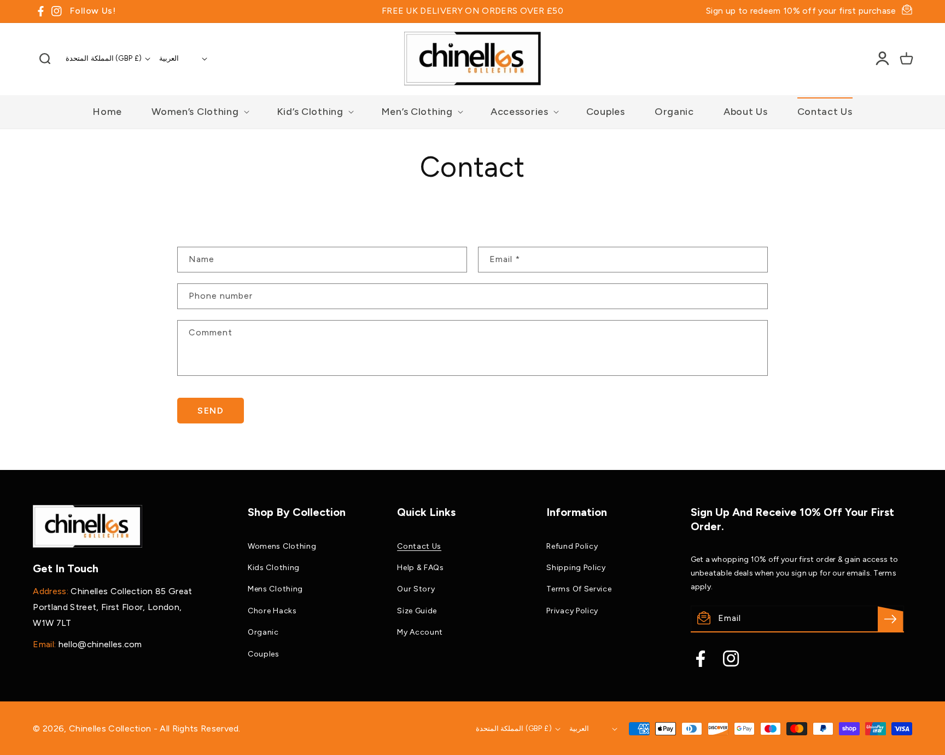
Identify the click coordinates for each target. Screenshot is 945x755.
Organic (263, 632)
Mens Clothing (275, 589)
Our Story (416, 589)
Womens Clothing (282, 546)
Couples (263, 654)
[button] (45, 59)
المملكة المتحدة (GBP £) (104, 58)
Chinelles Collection (111, 728)
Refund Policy (572, 546)
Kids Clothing (274, 567)
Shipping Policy (576, 567)
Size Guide (417, 610)
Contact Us (419, 546)
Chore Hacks (272, 610)
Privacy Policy (572, 610)
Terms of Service (578, 589)
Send (210, 410)
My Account (420, 632)
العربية (169, 58)
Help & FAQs (420, 567)
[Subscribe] (890, 619)
